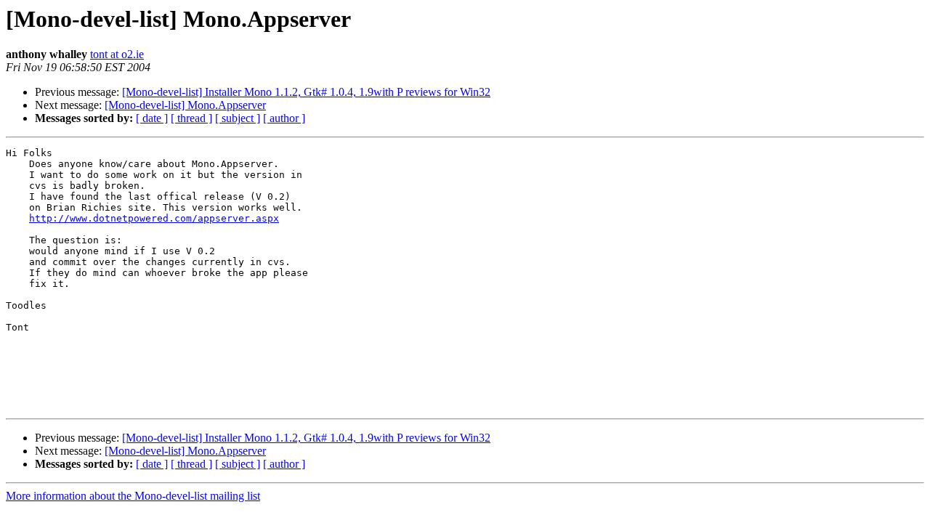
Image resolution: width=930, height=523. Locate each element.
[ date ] (152, 118)
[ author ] (284, 118)
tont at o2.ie (117, 54)
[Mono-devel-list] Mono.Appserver (185, 105)
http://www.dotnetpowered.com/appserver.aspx (154, 218)
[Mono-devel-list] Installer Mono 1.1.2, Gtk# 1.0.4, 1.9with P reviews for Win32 (306, 92)
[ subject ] (237, 118)
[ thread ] (191, 118)
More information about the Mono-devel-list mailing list (133, 496)
